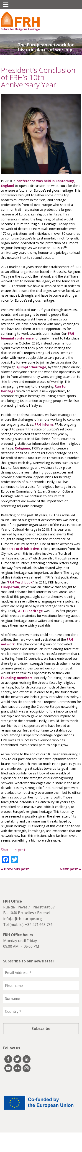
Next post (70, 868)
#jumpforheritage (31, 367)
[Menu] (6, 4)
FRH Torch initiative (23, 549)
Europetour (10, 587)
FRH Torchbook (20, 582)
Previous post (15, 868)
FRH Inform (44, 424)
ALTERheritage (30, 611)
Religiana (22, 448)
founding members (17, 678)
